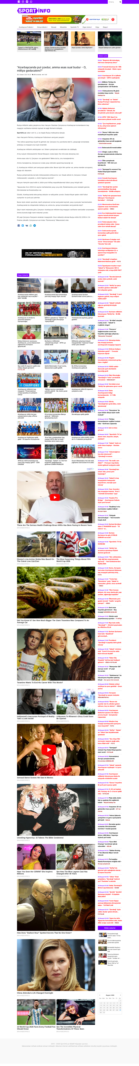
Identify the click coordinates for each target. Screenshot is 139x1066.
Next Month (120, 995)
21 (117, 1007)
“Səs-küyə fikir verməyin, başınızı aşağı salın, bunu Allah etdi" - (109, 741)
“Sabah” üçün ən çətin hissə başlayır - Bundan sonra (109, 445)
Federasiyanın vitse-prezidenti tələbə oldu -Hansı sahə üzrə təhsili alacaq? (108, 224)
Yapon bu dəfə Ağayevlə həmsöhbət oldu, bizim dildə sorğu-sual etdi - (110, 920)
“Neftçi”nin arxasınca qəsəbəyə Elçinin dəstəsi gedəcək (108, 550)
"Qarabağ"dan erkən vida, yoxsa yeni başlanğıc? (108, 471)
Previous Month (100, 995)
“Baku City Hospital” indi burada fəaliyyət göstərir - (109, 660)
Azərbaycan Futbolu (25, 27)
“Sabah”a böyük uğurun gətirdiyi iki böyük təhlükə (109, 305)
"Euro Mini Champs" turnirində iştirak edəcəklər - (107, 844)
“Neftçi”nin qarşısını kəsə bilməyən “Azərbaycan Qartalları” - (109, 198)
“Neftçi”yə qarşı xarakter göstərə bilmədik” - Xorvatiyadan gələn (109, 287)
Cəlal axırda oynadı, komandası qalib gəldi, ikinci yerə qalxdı (108, 233)
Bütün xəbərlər (110, 928)
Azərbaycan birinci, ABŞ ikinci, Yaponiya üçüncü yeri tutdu (108, 835)
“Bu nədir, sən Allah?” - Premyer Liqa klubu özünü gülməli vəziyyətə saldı (109, 463)
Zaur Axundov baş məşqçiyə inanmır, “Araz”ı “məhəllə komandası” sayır (109, 491)
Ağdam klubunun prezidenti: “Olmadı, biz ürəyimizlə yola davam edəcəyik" (110, 110)
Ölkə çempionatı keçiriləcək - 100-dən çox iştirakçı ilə (107, 163)
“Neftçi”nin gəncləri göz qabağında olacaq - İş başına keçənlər (109, 870)
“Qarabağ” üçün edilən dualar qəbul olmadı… (109, 912)
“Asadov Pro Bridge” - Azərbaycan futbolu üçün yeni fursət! (109, 500)
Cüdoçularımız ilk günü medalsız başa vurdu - (108, 93)
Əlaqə (105, 27)
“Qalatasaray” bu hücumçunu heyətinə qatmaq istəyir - (110, 677)
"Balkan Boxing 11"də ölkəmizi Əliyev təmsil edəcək (109, 853)
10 (104, 1005)
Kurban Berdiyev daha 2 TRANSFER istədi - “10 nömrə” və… (109, 526)
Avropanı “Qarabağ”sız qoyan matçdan (108, 695)
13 (113, 1005)
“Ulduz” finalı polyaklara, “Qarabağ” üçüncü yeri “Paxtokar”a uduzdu (109, 879)
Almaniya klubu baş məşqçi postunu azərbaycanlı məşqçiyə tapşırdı (109, 342)
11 (107, 1005)
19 (110, 1007)
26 (110, 1010)
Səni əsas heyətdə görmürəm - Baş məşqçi (107, 610)
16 (100, 1007)
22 (120, 1007)
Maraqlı (53, 27)
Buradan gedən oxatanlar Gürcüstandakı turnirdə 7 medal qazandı (109, 826)
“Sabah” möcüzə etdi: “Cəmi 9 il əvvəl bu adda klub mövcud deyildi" (109, 651)
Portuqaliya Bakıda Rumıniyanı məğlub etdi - (110, 861)
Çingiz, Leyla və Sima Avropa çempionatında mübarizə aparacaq (110, 154)
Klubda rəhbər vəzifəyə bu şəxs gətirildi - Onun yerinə (110, 686)
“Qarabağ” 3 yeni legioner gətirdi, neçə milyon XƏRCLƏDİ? (110, 296)
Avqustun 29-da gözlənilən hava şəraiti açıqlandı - (109, 141)
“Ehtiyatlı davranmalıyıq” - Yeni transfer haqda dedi (109, 517)
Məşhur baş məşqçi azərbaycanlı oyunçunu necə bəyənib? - (109, 723)
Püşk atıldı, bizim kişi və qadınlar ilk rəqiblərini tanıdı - (109, 800)
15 (120, 1005)
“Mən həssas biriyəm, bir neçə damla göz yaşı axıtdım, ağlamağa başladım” (110, 592)
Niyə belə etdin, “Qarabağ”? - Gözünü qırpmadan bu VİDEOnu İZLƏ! (110, 625)
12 (110, 1005)
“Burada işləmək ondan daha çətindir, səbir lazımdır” (109, 279)
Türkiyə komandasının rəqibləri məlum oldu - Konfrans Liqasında (109, 421)
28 (117, 1010)
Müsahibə (63, 27)
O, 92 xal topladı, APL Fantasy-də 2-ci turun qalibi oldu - (110, 791)
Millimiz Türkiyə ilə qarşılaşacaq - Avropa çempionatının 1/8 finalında (108, 84)
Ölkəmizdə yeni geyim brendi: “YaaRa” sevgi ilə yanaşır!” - (109, 601)
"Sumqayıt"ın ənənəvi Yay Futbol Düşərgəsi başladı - (109, 171)
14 (117, 1005)
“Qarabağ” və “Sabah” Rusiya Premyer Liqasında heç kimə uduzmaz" (109, 102)
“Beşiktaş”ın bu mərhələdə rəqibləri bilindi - (109, 509)
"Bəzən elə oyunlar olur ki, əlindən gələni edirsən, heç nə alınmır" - (109, 704)
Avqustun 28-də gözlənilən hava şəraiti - (109, 809)
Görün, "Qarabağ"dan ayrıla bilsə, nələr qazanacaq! (109, 404)
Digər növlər (87, 27)
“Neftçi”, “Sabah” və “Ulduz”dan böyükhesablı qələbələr (109, 732)
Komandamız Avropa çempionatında (108, 758)
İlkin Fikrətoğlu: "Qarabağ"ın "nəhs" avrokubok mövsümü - (109, 377)
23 (100, 1010)
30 (100, 1012)
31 (104, 1012)
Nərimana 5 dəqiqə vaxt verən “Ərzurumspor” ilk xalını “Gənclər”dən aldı (109, 241)
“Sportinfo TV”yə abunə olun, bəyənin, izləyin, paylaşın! (110, 436)
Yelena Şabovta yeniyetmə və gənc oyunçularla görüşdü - (109, 817)
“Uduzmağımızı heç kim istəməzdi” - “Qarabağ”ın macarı (109, 454)
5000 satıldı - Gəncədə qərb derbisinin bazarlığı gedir (108, 369)
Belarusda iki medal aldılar (112, 148)
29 (120, 1010)
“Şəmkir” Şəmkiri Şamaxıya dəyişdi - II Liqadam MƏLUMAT (110, 894)
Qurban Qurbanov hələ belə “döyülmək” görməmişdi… (110, 634)
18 (107, 1007)
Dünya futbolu (42, 27)
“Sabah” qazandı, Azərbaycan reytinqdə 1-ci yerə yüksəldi (109, 767)
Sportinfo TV (74, 27)
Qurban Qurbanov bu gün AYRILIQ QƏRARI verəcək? (107, 535)
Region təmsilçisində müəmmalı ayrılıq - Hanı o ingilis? (110, 360)
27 (113, 1010)
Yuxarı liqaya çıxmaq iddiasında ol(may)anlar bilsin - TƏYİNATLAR (109, 903)
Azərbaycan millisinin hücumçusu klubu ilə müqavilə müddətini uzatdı (109, 776)
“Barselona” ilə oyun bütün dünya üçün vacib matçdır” (109, 412)
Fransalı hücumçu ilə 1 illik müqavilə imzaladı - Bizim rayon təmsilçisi (109, 69)
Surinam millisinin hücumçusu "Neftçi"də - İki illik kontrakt (110, 314)
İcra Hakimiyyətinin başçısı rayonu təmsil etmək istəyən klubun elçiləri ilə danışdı (110, 215)
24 (104, 1010)
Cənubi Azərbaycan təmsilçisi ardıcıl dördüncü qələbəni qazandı (107, 180)
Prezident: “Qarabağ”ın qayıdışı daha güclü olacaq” (109, 642)
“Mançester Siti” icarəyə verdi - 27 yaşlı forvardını (109, 669)
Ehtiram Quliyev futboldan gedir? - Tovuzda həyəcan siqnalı (109, 351)
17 (104, 1007)
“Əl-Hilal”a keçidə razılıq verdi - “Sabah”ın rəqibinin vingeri (110, 323)
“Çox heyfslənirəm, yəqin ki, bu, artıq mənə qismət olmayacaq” (109, 126)
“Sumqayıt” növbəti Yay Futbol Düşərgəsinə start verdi (109, 750)
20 (113, 1007)
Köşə (97, 27)
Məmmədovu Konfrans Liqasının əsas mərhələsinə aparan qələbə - (108, 206)
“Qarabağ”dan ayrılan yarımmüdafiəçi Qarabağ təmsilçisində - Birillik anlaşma (109, 189)
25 (107, 1010)
